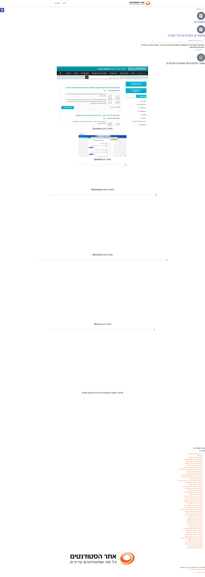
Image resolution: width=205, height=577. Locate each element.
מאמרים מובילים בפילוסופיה (194, 530)
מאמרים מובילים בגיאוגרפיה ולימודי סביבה (190, 469)
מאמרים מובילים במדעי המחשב (193, 502)
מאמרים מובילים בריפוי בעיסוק (193, 544)
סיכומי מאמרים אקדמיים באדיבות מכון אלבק (102, 392)
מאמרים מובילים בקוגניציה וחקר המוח (191, 538)
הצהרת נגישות (201, 572)
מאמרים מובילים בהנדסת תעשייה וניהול (191, 475)
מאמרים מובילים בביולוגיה (194, 465)
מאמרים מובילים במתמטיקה (194, 521)
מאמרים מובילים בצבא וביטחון (193, 536)
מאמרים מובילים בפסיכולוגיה (194, 532)
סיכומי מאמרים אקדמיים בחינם (196, 569)
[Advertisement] (157, 421)
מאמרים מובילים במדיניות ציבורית (192, 496)
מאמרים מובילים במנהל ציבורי (193, 513)
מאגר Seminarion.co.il (102, 189)
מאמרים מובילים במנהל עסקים (193, 511)
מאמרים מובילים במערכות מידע (193, 515)
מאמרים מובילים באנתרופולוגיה (193, 459)
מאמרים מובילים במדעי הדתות (193, 498)
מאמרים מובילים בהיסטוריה (194, 473)
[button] (2, 10)
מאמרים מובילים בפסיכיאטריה (193, 534)
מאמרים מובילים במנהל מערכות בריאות (191, 509)
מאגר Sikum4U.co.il (102, 254)
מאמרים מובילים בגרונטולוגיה (194, 471)
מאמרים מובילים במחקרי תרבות (193, 505)
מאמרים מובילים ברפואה (195, 546)
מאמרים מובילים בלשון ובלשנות (193, 492)
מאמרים (57, 3)
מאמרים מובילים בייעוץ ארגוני (194, 488)
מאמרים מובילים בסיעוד (195, 525)
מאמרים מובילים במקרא (195, 517)
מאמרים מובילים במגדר (195, 494)
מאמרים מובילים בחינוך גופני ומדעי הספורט (190, 480)
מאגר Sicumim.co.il (103, 128)
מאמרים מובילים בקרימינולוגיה (193, 542)
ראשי (64, 3)
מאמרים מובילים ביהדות (195, 484)
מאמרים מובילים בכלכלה (195, 490)
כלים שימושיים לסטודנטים (195, 454)
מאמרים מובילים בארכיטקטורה (193, 463)
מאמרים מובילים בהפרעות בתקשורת (192, 477)
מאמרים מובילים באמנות (195, 458)
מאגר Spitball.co (102, 159)
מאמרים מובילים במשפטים (194, 519)
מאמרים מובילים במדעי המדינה (193, 500)
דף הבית (203, 9)
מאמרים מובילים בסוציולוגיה (194, 523)
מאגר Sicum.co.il (102, 324)
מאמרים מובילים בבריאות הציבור (193, 467)
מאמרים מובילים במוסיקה (195, 503)
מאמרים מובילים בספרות (195, 526)
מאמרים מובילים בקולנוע (195, 540)
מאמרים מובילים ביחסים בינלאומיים (192, 486)
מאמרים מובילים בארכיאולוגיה (193, 461)
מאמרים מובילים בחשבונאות (194, 482)
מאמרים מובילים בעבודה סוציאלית (192, 528)
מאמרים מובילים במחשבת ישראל (192, 507)
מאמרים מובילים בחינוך (195, 479)
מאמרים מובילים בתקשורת (194, 40)
